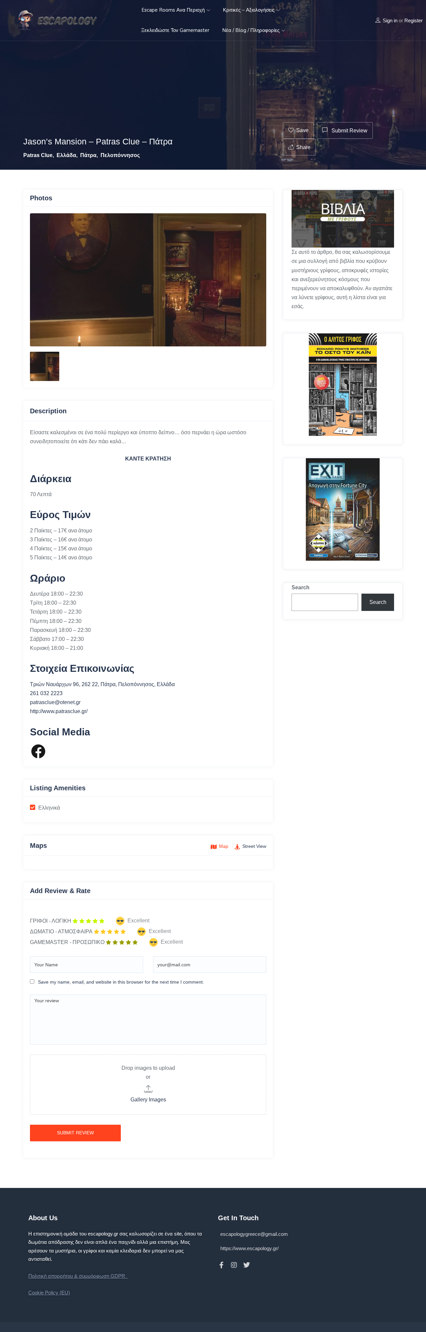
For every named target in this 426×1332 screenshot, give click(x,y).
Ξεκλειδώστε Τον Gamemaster (175, 30)
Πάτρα (88, 155)
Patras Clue (38, 155)
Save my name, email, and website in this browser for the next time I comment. (121, 982)
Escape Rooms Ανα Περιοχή (173, 10)
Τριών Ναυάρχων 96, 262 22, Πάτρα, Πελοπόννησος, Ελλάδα (102, 684)
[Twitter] (246, 1265)
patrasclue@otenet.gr (55, 702)
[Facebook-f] (221, 1265)
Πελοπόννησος (120, 155)
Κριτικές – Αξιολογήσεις (249, 10)
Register (413, 20)
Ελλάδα (66, 155)
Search (301, 587)
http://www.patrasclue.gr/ (59, 711)
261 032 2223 (46, 693)
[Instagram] (234, 1265)
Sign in (390, 20)
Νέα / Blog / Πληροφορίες (251, 30)
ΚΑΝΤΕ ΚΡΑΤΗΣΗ (148, 459)
